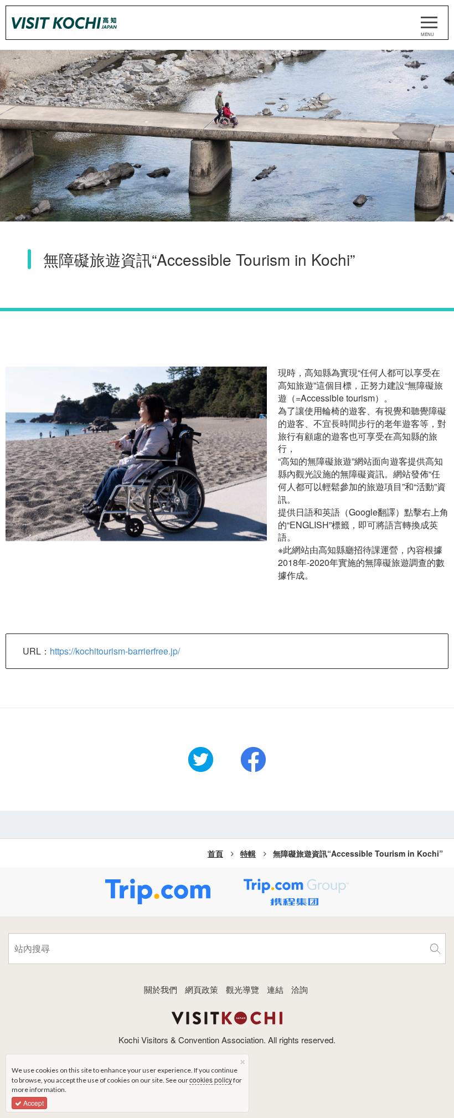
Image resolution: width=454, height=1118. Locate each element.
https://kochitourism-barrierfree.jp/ (115, 651)
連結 (275, 989)
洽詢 (299, 989)
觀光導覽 (242, 989)
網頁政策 (201, 989)
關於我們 (160, 989)
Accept (33, 1102)
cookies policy (210, 1079)
